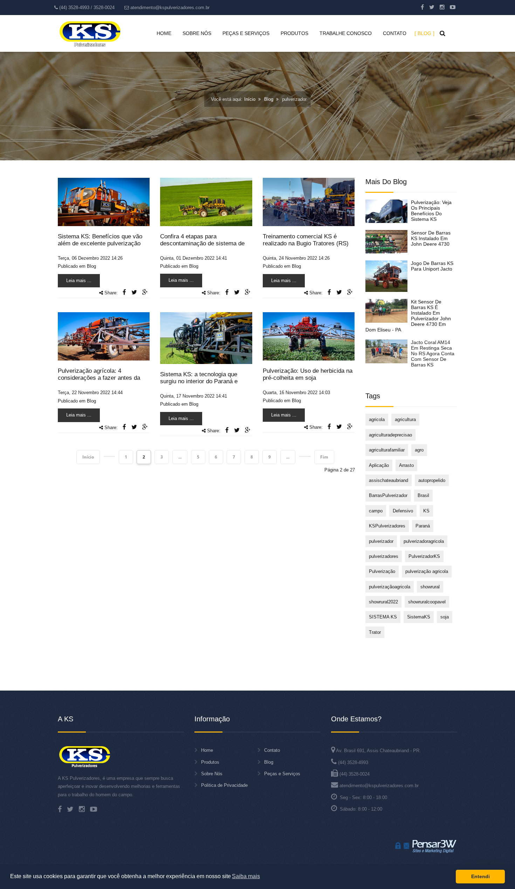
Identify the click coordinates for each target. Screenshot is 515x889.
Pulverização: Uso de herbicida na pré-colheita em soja (307, 374)
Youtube (452, 7)
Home (207, 750)
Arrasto (406, 465)
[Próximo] (305, 456)
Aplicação (379, 465)
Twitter (431, 7)
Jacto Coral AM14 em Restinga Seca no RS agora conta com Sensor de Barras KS (432, 354)
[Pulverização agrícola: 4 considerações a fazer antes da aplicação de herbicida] (104, 336)
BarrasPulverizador (388, 495)
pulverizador (381, 541)
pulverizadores (383, 556)
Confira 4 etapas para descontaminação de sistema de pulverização (202, 243)
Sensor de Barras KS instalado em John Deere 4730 (431, 238)
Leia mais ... (78, 280)
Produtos (210, 762)
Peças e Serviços (282, 773)
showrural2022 (383, 601)
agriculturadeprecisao (390, 435)
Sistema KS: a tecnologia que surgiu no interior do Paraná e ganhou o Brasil (199, 381)
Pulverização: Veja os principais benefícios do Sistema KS (431, 211)
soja (444, 617)
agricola (377, 419)
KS (426, 510)
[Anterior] (109, 456)
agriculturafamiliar (387, 450)
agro (419, 450)
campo (376, 510)
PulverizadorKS (424, 556)
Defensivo (403, 510)
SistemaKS (418, 617)
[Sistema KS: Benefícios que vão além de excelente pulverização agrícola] (104, 201)
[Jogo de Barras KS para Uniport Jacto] (386, 276)
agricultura (405, 419)
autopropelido (431, 480)
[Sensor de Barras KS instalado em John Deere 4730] (386, 241)
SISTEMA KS (383, 617)
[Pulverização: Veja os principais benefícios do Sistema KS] (386, 211)
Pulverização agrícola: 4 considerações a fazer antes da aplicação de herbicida (99, 378)
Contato (272, 750)
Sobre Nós (211, 773)
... (179, 457)
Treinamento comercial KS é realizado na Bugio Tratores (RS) (306, 240)
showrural (430, 586)
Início (249, 99)
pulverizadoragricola (424, 541)
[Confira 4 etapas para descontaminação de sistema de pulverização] (206, 201)
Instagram (442, 7)
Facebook (422, 7)
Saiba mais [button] (246, 876)
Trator (375, 632)
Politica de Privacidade (224, 785)
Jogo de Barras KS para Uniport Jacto (432, 266)
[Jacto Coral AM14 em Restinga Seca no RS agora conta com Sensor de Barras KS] (386, 351)
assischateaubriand (388, 480)
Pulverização (382, 571)
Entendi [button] (480, 876)
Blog (268, 99)
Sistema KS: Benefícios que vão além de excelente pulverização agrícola (100, 243)
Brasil (423, 495)
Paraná (423, 525)
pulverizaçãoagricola (389, 586)
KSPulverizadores (387, 525)
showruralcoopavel (427, 601)
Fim (324, 457)
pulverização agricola (426, 571)
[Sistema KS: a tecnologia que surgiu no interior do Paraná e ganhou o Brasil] (206, 338)
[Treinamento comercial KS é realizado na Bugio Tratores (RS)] (309, 201)
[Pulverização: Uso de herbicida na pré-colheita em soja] (309, 336)
